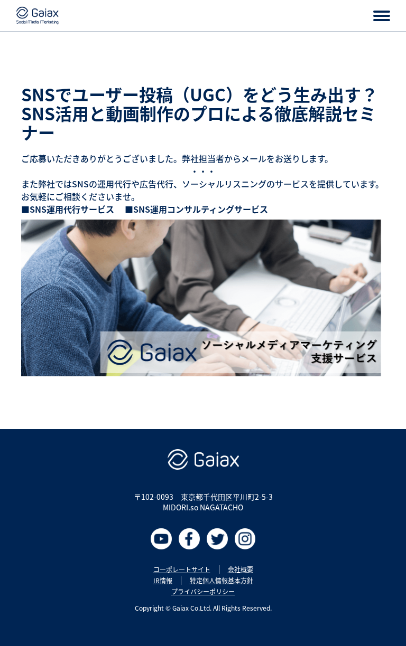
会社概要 (240, 569)
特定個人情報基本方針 (221, 580)
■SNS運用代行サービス (67, 209)
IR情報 (162, 580)
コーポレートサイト (181, 569)
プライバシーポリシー (203, 591)
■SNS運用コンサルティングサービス (197, 209)
